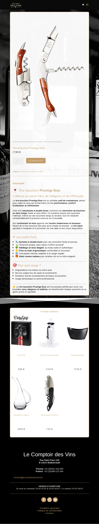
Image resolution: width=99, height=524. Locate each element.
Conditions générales (49, 508)
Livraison (49, 513)
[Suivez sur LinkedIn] (55, 499)
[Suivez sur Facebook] (43, 499)
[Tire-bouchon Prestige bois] (49, 136)
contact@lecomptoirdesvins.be (28, 477)
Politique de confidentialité (49, 510)
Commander (35, 160)
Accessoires (39, 142)
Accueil (15, 142)
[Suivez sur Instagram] (49, 499)
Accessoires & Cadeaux (26, 142)
